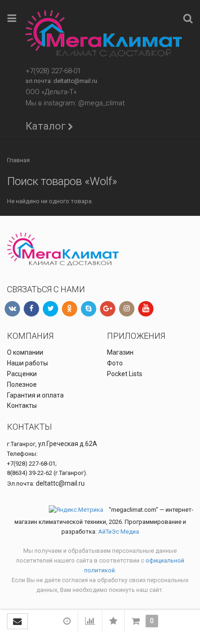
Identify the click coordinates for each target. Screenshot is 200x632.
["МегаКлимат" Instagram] (126, 308)
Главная (18, 160)
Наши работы (27, 363)
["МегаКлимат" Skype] (88, 308)
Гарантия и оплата (35, 395)
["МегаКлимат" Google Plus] (107, 308)
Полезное (22, 384)
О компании (25, 352)
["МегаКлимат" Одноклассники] (69, 308)
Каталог (46, 126)
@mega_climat (101, 103)
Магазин (120, 352)
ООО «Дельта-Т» (51, 92)
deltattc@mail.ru (75, 80)
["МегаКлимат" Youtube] (145, 308)
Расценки (22, 374)
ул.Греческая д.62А (67, 443)
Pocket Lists (124, 374)
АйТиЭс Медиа (118, 531)
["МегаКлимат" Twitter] (50, 308)
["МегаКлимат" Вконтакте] (12, 308)
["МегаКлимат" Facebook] (31, 308)
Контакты (22, 405)
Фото (115, 363)
